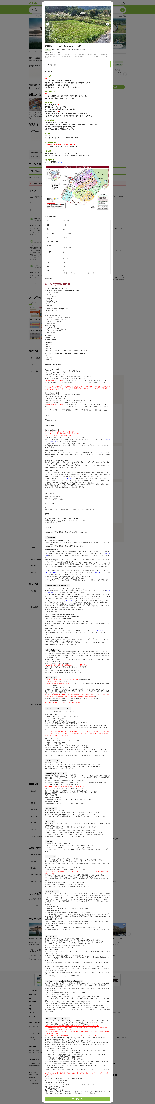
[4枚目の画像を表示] (82, 40)
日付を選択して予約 (77, 1099)
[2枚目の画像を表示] (76, 40)
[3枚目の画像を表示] (79, 40)
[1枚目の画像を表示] (73, 40)
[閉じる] (44, 3)
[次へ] (107, 24)
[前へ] (47, 24)
